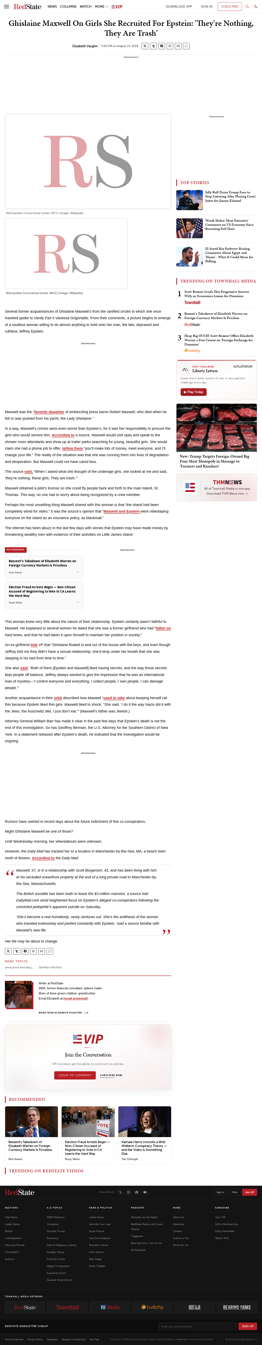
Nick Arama (15, 1159)
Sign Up (248, 1326)
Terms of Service (14, 1339)
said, (28, 472)
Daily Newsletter (225, 1231)
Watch (9, 1231)
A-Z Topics (54, 1208)
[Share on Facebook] (161, 46)
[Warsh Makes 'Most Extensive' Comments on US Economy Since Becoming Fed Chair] (189, 228)
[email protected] (75, 998)
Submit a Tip (181, 1238)
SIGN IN (206, 6)
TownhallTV (12, 1252)
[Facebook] (136, 1192)
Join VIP (249, 1192)
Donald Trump (56, 1231)
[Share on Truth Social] (153, 46)
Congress (53, 1224)
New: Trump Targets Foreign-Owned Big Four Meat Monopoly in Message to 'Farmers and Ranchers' (214, 461)
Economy (52, 1238)
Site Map (94, 1339)
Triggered (137, 1236)
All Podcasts (138, 1250)
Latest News (12, 1224)
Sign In (220, 1192)
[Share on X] (145, 46)
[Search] (247, 6)
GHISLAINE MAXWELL (19, 967)
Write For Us (180, 1245)
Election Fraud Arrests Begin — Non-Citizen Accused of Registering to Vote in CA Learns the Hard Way (87, 1148)
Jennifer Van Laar (100, 1224)
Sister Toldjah (97, 1265)
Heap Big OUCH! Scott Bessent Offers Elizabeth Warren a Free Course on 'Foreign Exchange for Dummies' (218, 340)
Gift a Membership (226, 1224)
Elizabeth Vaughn (85, 46)
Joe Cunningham (100, 1238)
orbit (58, 698)
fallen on (163, 628)
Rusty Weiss (72, 1159)
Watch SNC (222, 1238)
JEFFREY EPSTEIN (50, 967)
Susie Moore (96, 1231)
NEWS (52, 6)
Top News (11, 1217)
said (24, 668)
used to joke (114, 698)
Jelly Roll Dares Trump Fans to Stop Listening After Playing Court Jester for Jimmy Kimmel (230, 196)
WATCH (85, 6)
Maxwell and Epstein (122, 511)
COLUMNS (68, 6)
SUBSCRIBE (229, 6)
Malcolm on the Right (144, 1217)
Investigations (13, 1238)
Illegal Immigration (58, 1265)
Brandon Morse (98, 1245)
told (34, 645)
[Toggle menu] (6, 6)
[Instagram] (128, 1192)
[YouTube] (145, 1192)
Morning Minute (15, 1245)
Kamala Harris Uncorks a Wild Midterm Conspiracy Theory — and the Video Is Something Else (144, 1148)
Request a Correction (74, 1339)
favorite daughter (49, 412)
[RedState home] (19, 1192)
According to (63, 435)
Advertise (178, 1224)
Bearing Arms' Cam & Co (146, 1243)
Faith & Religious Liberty (61, 1245)
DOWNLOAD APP (179, 6)
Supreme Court (56, 1272)
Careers (177, 1231)
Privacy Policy (35, 1339)
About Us (178, 1217)
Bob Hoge (95, 1259)
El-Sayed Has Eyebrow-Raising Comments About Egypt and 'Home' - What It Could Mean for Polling (229, 254)
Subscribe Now (111, 1075)
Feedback (52, 1339)
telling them (72, 448)
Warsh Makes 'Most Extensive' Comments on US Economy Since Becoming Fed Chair (229, 224)
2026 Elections (56, 1217)
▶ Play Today (193, 392)
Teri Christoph (130, 1159)
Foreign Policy (55, 1252)
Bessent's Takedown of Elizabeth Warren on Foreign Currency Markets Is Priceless (30, 1146)
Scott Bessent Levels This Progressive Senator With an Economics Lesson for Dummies (216, 293)
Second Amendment (59, 1279)
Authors (10, 1259)
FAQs (234, 1192)
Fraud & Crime (56, 1259)
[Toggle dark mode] (256, 6)
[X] (120, 1192)
